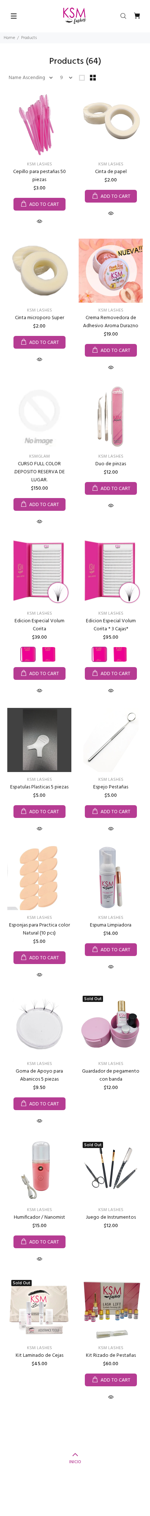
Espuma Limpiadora (110, 925)
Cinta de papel (111, 172)
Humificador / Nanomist (39, 1217)
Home (9, 38)
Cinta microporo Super (39, 318)
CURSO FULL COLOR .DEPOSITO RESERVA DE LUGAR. (39, 472)
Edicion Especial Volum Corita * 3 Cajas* (111, 625)
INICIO (75, 1462)
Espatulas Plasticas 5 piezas (39, 787)
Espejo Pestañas (110, 787)
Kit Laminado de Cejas (39, 1355)
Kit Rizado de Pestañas (111, 1355)
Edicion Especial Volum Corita (39, 625)
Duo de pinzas (110, 464)
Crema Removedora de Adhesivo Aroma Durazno (110, 322)
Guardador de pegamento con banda (110, 1075)
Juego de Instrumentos (111, 1217)
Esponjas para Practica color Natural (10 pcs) (39, 929)
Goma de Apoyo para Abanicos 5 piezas (39, 1075)
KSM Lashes (39, 164)
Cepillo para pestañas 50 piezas (39, 176)
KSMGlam (39, 456)
